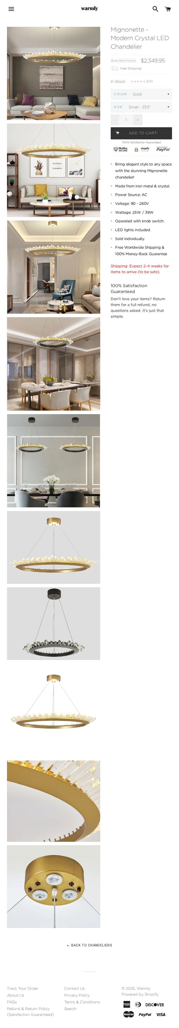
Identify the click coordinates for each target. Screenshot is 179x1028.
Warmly (144, 988)
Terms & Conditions (82, 1002)
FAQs (12, 1002)
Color (120, 94)
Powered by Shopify (140, 994)
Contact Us (74, 988)
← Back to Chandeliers (89, 945)
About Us (15, 995)
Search (70, 1009)
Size (118, 107)
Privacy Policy (77, 995)
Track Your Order (22, 988)
